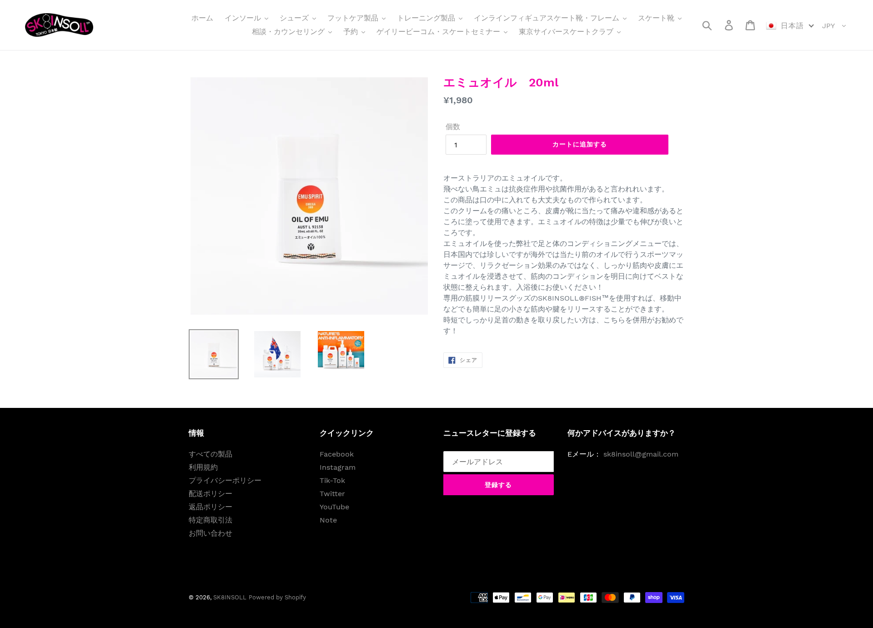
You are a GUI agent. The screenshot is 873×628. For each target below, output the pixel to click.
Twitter (332, 493)
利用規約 (203, 467)
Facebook (337, 454)
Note (328, 520)
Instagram (338, 467)
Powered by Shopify (277, 597)
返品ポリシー (210, 506)
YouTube (334, 506)
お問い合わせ (210, 533)
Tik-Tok (332, 480)
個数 (453, 126)
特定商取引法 (210, 520)
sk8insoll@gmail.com (640, 454)
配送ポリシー (210, 493)
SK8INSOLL (229, 597)
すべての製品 (210, 454)
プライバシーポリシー (225, 480)
